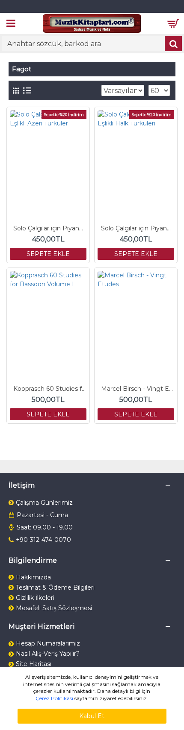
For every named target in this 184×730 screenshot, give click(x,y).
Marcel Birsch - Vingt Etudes (137, 389)
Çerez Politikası (54, 698)
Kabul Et (91, 716)
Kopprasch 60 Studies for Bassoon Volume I (49, 389)
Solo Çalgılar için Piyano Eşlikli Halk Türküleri (137, 228)
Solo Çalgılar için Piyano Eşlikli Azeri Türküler (49, 228)
